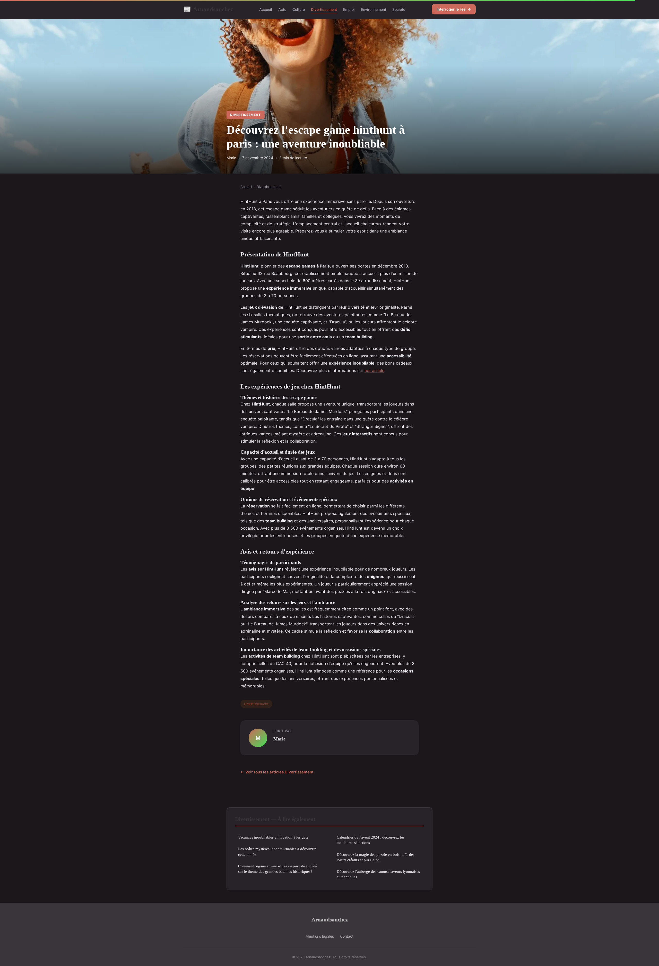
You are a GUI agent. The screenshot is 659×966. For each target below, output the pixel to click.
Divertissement (324, 9)
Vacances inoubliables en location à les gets (273, 837)
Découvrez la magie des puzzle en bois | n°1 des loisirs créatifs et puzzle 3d (375, 857)
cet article (374, 370)
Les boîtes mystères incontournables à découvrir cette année (277, 851)
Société (398, 9)
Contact (346, 936)
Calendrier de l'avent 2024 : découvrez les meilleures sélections (370, 840)
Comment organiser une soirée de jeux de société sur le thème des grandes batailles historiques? (277, 869)
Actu (282, 9)
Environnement (373, 9)
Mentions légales (320, 936)
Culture (298, 9)
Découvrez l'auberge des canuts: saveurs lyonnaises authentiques (378, 874)
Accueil (265, 9)
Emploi (349, 9)
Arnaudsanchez (208, 9)
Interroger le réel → (454, 9)
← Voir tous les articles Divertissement (277, 772)
